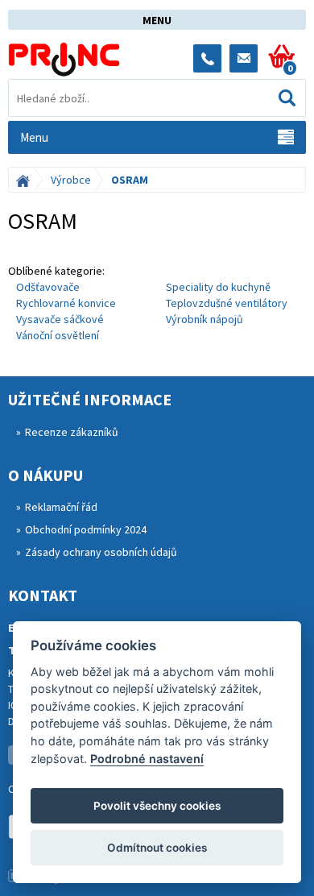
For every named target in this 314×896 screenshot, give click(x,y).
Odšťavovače (48, 287)
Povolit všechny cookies (157, 805)
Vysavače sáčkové (60, 319)
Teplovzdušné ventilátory (226, 303)
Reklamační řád (61, 507)
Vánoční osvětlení (57, 335)
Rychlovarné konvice (66, 303)
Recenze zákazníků (71, 432)
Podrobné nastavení (147, 758)
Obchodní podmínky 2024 (86, 529)
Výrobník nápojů (204, 319)
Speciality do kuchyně (218, 287)
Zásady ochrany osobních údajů (101, 552)
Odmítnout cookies (157, 847)
